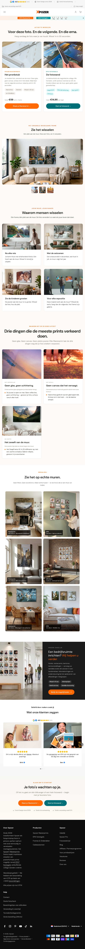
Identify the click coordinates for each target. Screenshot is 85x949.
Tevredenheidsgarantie (12, 913)
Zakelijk (62, 833)
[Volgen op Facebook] (4, 926)
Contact (6, 897)
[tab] (34, 190)
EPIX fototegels (38, 837)
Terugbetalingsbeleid (10, 936)
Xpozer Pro (64, 837)
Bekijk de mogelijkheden (60, 692)
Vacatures (63, 856)
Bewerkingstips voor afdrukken (15, 905)
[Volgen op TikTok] (25, 926)
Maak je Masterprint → (21, 106)
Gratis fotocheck (9, 901)
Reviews (63, 860)
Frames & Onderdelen (41, 841)
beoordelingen (14, 881)
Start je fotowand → (63, 106)
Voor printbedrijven (67, 852)
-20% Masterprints (24, 18)
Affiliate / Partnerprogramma (70, 849)
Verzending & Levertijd (12, 909)
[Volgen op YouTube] (20, 926)
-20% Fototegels (43, 18)
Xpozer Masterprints (40, 833)
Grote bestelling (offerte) (12, 917)
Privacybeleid (23, 936)
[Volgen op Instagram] (10, 926)
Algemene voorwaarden (11, 939)
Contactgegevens (9, 941)
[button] (3, 744)
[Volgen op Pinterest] (15, 926)
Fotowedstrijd (65, 841)
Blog (61, 845)
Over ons (63, 864)
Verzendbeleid (26, 939)
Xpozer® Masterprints (11, 852)
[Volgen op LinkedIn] (31, 926)
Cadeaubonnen (38, 845)
